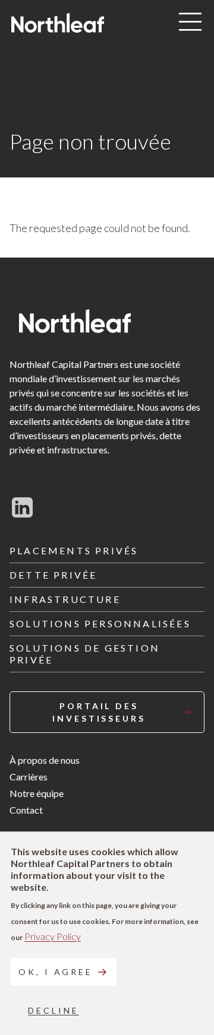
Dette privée (53, 574)
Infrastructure (65, 599)
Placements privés (74, 550)
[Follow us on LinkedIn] (22, 507)
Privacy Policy (52, 936)
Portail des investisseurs (99, 712)
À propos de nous (45, 760)
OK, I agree (55, 972)
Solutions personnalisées (100, 623)
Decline (53, 1010)
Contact (26, 809)
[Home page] (58, 23)
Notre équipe (37, 793)
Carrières (29, 776)
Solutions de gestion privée (85, 653)
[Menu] (190, 22)
